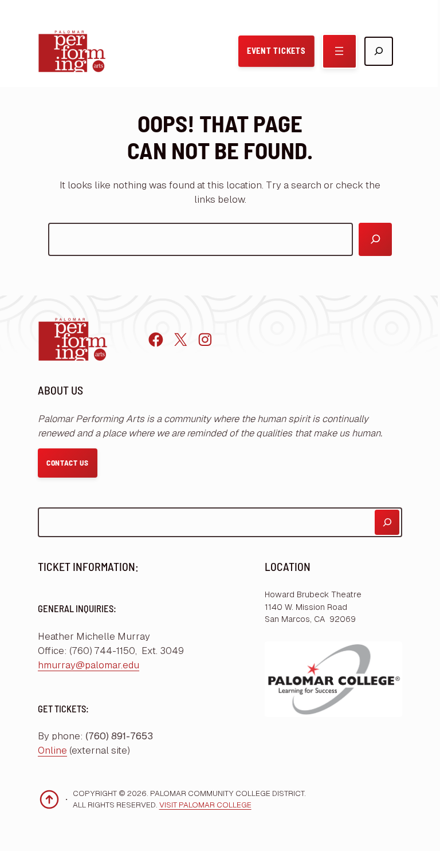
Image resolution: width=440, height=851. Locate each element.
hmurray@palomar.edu (88, 665)
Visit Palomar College (205, 805)
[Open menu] (339, 51)
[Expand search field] (379, 51)
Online (52, 750)
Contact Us (67, 462)
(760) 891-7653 (119, 736)
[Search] (375, 239)
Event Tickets (276, 51)
